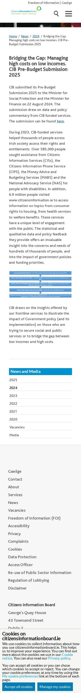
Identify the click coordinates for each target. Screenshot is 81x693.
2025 (13, 380)
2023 (13, 396)
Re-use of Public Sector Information (39, 572)
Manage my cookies (55, 687)
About (13, 486)
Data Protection (22, 556)
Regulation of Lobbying (28, 580)
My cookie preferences (20, 676)
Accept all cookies (18, 687)
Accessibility (19, 525)
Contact (15, 479)
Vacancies (17, 427)
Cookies (15, 549)
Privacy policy (59, 658)
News (25, 36)
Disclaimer (17, 588)
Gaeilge (67, 2)
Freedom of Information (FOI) (34, 518)
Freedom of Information (43, 2)
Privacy (14, 533)
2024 (36, 36)
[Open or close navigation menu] (68, 14)
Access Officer (20, 564)
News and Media (25, 371)
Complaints (18, 541)
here (60, 121)
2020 (13, 419)
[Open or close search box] (58, 14)
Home (13, 36)
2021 (13, 411)
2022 (13, 403)
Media (14, 435)
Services (15, 494)
